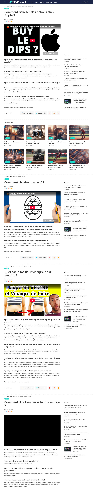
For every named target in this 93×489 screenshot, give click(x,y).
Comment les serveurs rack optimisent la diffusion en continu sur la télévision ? (80, 100)
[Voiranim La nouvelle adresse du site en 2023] (57, 132)
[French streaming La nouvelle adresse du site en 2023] (14, 156)
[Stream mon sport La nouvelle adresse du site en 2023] (35, 156)
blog (7, 8)
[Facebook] (5, 21)
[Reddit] (10, 21)
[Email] (11, 21)
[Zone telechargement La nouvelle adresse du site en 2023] (79, 156)
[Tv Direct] (19, 2)
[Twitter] (7, 21)
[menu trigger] (6, 2)
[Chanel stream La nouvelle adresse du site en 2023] (35, 132)
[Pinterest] (8, 21)
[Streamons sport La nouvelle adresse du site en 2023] (79, 132)
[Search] (87, 2)
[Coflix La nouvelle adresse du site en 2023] (14, 132)
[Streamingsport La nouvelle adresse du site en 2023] (57, 156)
